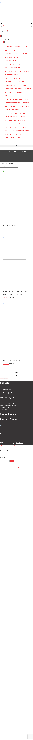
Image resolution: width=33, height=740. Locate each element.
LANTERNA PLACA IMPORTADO (16, 560)
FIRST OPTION (11, 522)
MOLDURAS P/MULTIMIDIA (13, 68)
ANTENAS (23, 113)
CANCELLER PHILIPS (11, 117)
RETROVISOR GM (11, 631)
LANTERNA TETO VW (13, 552)
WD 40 (8, 596)
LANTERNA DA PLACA (11, 57)
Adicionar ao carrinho (18, 366)
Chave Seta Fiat (11, 712)
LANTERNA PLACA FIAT (13, 566)
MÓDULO (24, 117)
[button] (16, 146)
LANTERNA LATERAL (11, 54)
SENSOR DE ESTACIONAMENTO (15, 120)
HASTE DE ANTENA (11, 113)
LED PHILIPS (13, 490)
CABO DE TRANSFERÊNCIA (14, 666)
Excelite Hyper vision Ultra (14, 500)
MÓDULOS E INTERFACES (21, 131)
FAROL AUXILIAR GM (12, 694)
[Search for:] (9, 467)
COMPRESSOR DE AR (13, 671)
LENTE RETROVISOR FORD (15, 637)
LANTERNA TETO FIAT (13, 554)
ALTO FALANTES (11, 617)
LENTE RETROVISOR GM (14, 639)
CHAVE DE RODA (11, 668)
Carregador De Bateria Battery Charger (17, 99)
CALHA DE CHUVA (10, 82)
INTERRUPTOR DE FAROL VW (14, 138)
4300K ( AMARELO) (15, 493)
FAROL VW (9, 537)
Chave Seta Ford (11, 713)
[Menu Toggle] (1, 36)
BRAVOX (12, 624)
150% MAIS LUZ (14, 487)
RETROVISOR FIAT (12, 630)
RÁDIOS (17, 47)
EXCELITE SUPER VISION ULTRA (16, 502)
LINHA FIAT (9, 534)
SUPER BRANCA (11, 505)
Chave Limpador (20, 124)
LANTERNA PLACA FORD (14, 561)
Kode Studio (19, 443)
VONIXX (8, 589)
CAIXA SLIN (9, 616)
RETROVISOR (24, 71)
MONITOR (8, 134)
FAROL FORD (10, 540)
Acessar (12, 461)
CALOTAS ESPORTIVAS (13, 663)
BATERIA (28, 89)
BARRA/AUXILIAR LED (11, 85)
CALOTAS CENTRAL (24, 106)
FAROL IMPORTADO (12, 538)
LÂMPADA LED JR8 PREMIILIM (15, 471)
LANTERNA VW (11, 573)
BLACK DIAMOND (11, 511)
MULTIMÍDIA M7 (11, 525)
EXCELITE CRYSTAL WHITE (14, 503)
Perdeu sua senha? (6, 464)
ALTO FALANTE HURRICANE (18, 622)
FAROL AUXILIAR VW (12, 691)
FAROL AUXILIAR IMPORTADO (15, 692)
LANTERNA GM (11, 569)
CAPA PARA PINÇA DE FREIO (15, 662)
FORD (8, 645)
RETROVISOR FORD (12, 628)
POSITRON (9, 520)
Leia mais (18, 233)
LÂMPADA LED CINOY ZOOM (18, 499)
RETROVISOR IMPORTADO (14, 634)
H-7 (7, 582)
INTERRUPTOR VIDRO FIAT (18, 722)
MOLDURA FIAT (11, 613)
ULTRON (9, 523)
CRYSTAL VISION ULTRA (16, 488)
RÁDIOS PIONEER (12, 514)
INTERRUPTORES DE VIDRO (15, 719)
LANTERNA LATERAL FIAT (14, 547)
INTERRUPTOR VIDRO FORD (18, 724)
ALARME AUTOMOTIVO (12, 110)
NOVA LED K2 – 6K (15, 474)
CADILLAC (9, 578)
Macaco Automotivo (12, 659)
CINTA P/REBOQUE (12, 657)
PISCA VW (9, 646)
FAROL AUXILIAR (10, 106)
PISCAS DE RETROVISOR (12, 78)
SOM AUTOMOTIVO (11, 71)
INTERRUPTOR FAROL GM (17, 730)
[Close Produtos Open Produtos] (4, 42)
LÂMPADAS (8, 47)
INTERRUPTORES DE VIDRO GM (19, 721)
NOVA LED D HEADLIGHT (17, 480)
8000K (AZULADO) (15, 496)
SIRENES (7, 131)
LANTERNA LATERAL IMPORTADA (17, 546)
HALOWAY (9, 484)
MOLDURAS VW (11, 611)
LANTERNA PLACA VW (13, 563)
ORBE (8, 586)
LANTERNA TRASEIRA (11, 61)
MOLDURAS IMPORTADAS (14, 608)
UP (7, 584)
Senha (2, 458)
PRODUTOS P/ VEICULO (12, 64)
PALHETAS (22, 82)
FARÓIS (7, 50)
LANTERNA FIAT (11, 572)
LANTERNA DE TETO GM (14, 555)
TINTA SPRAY (10, 593)
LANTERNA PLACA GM (13, 564)
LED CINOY (9, 497)
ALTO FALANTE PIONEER (17, 621)
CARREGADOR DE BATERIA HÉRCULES (17, 103)
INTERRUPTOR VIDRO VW (17, 726)
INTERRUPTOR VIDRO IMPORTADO (20, 727)
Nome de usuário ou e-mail (8, 455)
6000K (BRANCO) (14, 494)
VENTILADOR (10, 669)
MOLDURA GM (10, 607)
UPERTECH (10, 531)
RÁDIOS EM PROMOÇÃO (14, 515)
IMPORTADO (10, 648)
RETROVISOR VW (11, 633)
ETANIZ (8, 595)
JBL (10, 625)
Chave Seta (8, 124)
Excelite (11, 506)
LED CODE (9, 491)
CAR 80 (8, 598)
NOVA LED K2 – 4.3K (15, 476)
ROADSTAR (9, 529)
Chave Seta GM (11, 710)
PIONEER (9, 526)
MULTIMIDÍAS (27, 47)
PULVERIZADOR (11, 592)
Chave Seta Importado (13, 707)
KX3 (7, 519)
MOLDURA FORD (11, 610)
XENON (8, 508)
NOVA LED (9, 473)
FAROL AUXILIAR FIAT (13, 687)
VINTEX (8, 604)
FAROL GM (9, 535)
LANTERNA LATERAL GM (14, 549)
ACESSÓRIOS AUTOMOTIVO (13, 89)
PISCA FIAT (9, 643)
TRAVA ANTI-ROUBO (12, 665)
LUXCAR (8, 601)
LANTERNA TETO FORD (13, 557)
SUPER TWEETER (19, 134)
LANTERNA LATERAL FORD (14, 544)
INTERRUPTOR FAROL (13, 729)
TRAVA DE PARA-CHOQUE (14, 660)
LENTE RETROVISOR (11, 75)
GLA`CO (8, 579)
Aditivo (8, 599)
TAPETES (15, 50)
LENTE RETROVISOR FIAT (14, 640)
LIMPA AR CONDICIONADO (14, 590)
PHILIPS (8, 485)
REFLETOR (8, 127)
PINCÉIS (8, 587)
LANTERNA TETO (26, 54)
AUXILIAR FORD (11, 689)
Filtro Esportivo (9, 92)
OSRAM (8, 482)
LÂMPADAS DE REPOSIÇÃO (15, 509)
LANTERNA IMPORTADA (14, 570)
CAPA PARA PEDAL (12, 672)
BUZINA (23, 85)
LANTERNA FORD (11, 575)
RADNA (8, 602)
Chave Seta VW (11, 709)
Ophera (11, 619)
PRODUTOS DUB (11, 581)
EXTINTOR (8, 96)
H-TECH (8, 528)
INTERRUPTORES (20, 127)
